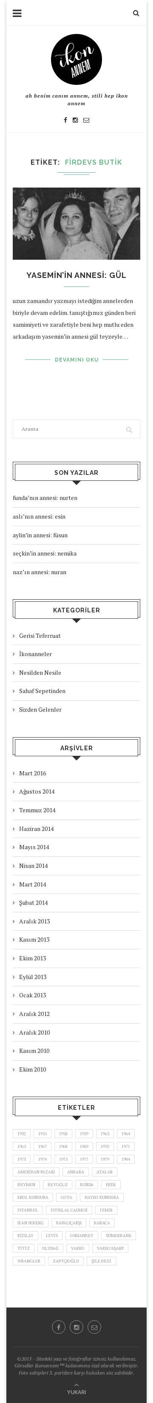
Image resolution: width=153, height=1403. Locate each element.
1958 (63, 1133)
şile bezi (101, 1261)
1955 (42, 1133)
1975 (63, 1159)
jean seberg (30, 1223)
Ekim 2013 (32, 958)
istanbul (27, 1210)
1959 (84, 1133)
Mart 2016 (32, 773)
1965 (21, 1146)
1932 (21, 1133)
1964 (126, 1133)
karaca (102, 1223)
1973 (21, 1159)
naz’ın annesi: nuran (39, 572)
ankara (75, 1172)
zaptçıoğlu (66, 1261)
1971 (126, 1146)
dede (111, 1184)
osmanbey (82, 1235)
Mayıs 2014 (34, 847)
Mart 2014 (32, 884)
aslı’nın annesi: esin (39, 516)
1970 (105, 1146)
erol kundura (32, 1197)
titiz (23, 1248)
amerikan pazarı (36, 1172)
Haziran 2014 (36, 829)
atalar (104, 1172)
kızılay (25, 1235)
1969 (84, 1146)
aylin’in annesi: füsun (40, 535)
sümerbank (118, 1235)
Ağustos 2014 (36, 791)
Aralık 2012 (34, 1014)
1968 (63, 1146)
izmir (106, 1210)
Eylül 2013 (32, 977)
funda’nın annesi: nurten (45, 498)
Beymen (26, 1184)
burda (87, 1184)
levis (52, 1235)
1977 (84, 1159)
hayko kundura (102, 1197)
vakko (78, 1248)
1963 (105, 1133)
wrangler (28, 1261)
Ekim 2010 (32, 1069)
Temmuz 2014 (37, 810)
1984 (126, 1159)
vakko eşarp (110, 1248)
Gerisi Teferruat (40, 635)
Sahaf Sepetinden (42, 691)
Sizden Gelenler (40, 709)
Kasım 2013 (34, 939)
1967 (42, 1146)
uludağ (50, 1248)
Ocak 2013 (32, 995)
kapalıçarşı (69, 1223)
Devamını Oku (77, 360)
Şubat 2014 (33, 902)
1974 (42, 1159)
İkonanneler (35, 654)
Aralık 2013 (34, 921)
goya (66, 1197)
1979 (105, 1159)
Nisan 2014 (33, 865)
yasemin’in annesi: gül (76, 275)
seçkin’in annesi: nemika (44, 553)
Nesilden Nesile (40, 672)
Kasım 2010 (34, 1051)
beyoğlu (58, 1184)
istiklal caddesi (69, 1210)
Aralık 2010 (34, 1032)
